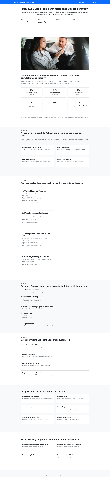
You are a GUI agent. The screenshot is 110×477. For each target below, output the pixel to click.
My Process (91, 2)
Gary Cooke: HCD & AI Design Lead (24, 2)
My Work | (82, 2)
